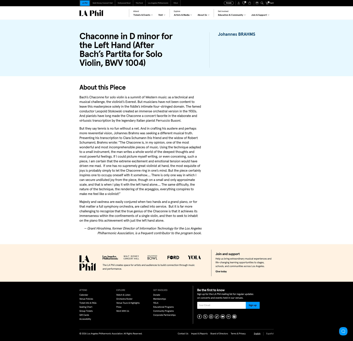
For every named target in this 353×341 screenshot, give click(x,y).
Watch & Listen (123, 295)
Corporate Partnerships (164, 315)
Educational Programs (163, 307)
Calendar (83, 295)
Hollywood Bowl (124, 3)
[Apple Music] (234, 316)
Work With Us (122, 311)
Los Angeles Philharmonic (158, 3)
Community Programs (163, 311)
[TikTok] (217, 316)
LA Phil (85, 3)
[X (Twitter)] (205, 316)
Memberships (159, 299)
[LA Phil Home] (91, 13)
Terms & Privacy (238, 334)
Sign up (253, 305)
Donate (228, 3)
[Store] (250, 3)
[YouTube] (223, 316)
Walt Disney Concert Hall (103, 3)
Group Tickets (86, 311)
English (257, 334)
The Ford (139, 3)
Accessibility (85, 319)
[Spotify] (228, 316)
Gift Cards (84, 315)
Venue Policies (86, 299)
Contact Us (183, 334)
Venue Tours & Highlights (128, 303)
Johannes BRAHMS (236, 34)
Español (270, 334)
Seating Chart (85, 307)
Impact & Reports (199, 334)
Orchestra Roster (124, 299)
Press (118, 307)
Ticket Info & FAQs (88, 303)
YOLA (175, 3)
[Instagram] (211, 316)
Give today (221, 271)
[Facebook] (199, 316)
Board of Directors (219, 334)
